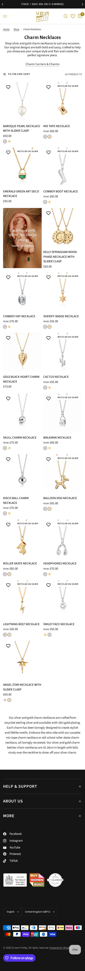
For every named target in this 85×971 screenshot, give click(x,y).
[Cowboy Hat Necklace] (22, 291)
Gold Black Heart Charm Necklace (21, 379)
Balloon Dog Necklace (60, 498)
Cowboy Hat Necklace (19, 316)
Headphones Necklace (60, 563)
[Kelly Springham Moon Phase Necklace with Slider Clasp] (62, 227)
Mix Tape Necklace (56, 126)
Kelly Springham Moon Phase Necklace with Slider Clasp (60, 257)
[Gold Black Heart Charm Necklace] (22, 352)
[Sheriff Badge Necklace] (62, 291)
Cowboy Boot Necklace (60, 191)
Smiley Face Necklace (58, 624)
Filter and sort (19, 74)
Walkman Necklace (57, 437)
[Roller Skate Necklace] (22, 538)
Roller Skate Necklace (20, 563)
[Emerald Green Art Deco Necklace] (22, 166)
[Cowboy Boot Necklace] (62, 166)
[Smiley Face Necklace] (62, 599)
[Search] (65, 16)
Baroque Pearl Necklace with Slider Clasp (21, 128)
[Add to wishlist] (8, 87)
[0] (79, 16)
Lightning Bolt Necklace (21, 624)
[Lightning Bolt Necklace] (22, 599)
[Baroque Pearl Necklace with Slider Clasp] (22, 101)
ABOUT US (13, 801)
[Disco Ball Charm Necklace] (22, 473)
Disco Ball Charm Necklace (16, 500)
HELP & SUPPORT (20, 786)
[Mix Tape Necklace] (62, 101)
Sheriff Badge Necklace (61, 316)
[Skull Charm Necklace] (22, 413)
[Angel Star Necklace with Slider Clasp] (22, 660)
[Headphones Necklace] (62, 538)
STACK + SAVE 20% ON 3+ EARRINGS (42, 4)
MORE (8, 816)
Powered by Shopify (61, 948)
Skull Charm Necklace (20, 437)
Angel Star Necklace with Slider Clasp (22, 687)
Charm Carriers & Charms (42, 64)
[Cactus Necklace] (62, 352)
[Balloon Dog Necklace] (62, 473)
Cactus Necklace (56, 377)
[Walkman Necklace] (62, 413)
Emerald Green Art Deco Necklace (21, 193)
